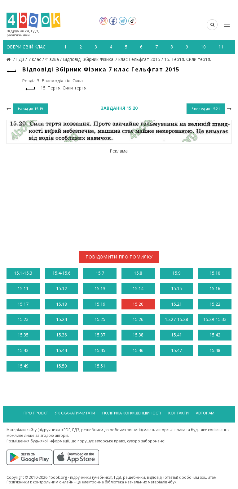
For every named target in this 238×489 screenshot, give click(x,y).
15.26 (138, 319)
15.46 (138, 350)
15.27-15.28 (176, 319)
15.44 (61, 350)
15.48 (214, 350)
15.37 (100, 335)
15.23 (23, 319)
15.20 (138, 304)
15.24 (61, 319)
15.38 (138, 335)
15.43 (23, 350)
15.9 (176, 273)
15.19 (100, 304)
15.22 (214, 304)
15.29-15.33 (215, 319)
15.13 (100, 288)
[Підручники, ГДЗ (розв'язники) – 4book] (9, 59)
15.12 (61, 288)
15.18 (61, 304)
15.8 (138, 273)
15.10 (214, 273)
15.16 (214, 288)
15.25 (100, 319)
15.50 (61, 366)
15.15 (176, 288)
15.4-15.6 (61, 273)
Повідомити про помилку (119, 257)
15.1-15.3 (23, 273)
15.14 (138, 288)
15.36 (61, 335)
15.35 (23, 335)
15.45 (100, 350)
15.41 (176, 335)
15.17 (23, 304)
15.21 (176, 304)
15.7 (100, 273)
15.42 (214, 335)
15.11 (23, 288)
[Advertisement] (119, 197)
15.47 (176, 350)
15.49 (23, 366)
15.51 (100, 366)
